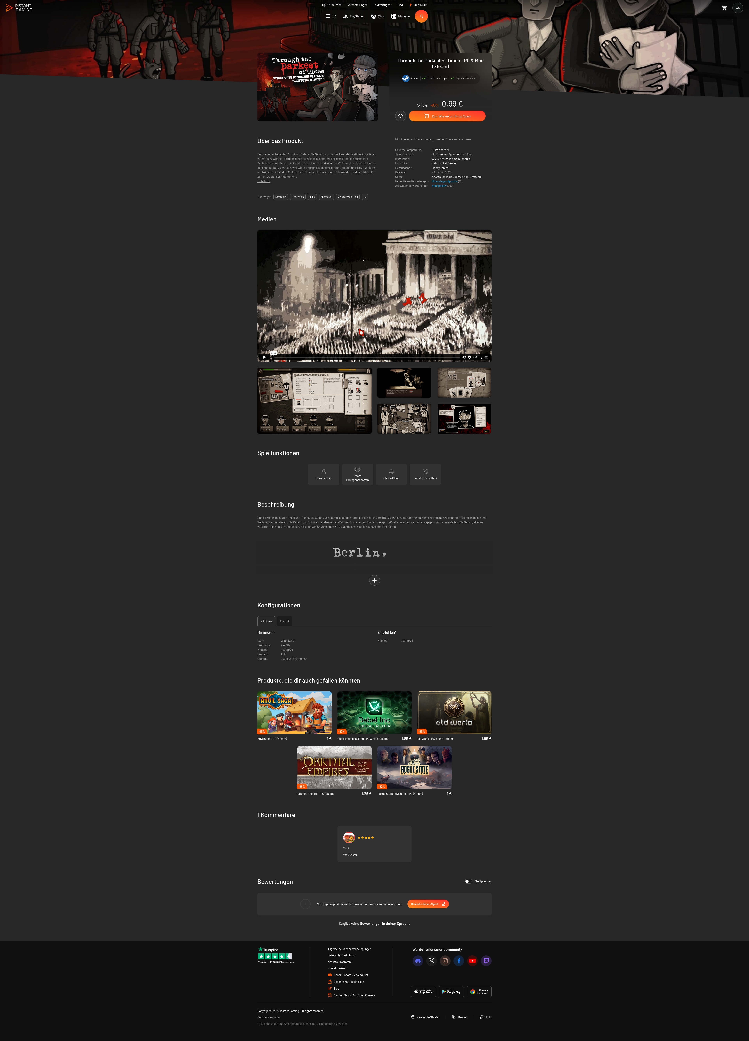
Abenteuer (438, 176)
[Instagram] (445, 960)
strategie (280, 196)
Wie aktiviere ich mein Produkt (451, 159)
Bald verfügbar (382, 5)
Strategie (476, 176)
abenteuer (326, 196)
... (365, 196)
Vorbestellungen (357, 5)
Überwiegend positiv (445, 181)
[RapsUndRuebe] (349, 837)
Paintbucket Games (444, 163)
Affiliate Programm (339, 961)
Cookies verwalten (268, 1017)
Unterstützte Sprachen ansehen (452, 154)
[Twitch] (486, 960)
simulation (298, 196)
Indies (450, 176)
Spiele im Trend (332, 5)
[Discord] (418, 960)
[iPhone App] (423, 991)
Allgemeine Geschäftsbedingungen (349, 949)
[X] (431, 960)
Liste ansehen (441, 150)
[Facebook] (458, 960)
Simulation (462, 176)
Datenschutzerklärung (342, 955)
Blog (400, 5)
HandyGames (440, 168)
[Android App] (451, 991)
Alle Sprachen (483, 881)
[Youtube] (472, 960)
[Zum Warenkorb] (724, 8)
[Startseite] (19, 8)
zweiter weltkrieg (348, 196)
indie (312, 196)
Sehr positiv (439, 185)
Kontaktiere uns (338, 968)
